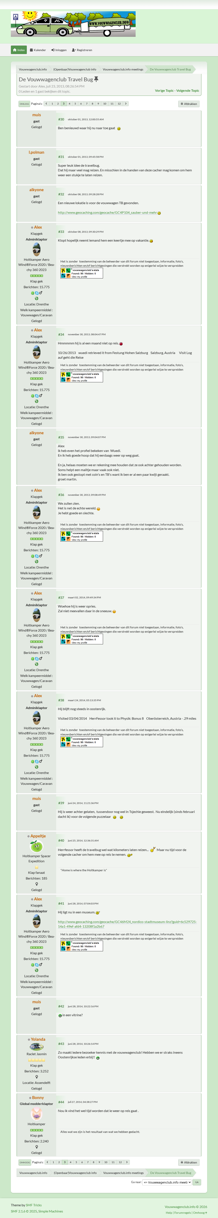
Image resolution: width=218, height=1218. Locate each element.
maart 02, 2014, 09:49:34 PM (84, 597)
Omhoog (25, 1162)
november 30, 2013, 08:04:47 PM (87, 334)
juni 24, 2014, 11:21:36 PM (83, 803)
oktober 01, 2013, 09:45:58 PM (85, 156)
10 (104, 103)
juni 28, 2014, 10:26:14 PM (83, 1043)
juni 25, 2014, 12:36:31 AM (83, 840)
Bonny (38, 1097)
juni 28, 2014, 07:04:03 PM (83, 903)
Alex (38, 227)
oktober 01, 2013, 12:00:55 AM (86, 119)
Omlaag (24, 104)
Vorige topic (164, 90)
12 (119, 103)
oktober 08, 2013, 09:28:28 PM (85, 194)
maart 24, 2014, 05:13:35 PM (84, 700)
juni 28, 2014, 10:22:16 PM (83, 1006)
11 (111, 103)
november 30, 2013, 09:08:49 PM (87, 494)
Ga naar (136, 1182)
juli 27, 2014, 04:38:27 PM (83, 1101)
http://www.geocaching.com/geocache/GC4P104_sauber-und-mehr (107, 212)
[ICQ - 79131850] (32, 293)
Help (169, 1212)
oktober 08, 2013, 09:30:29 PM (85, 231)
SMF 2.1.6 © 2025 (24, 1211)
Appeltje (38, 835)
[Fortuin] (36, 298)
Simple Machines (50, 1211)
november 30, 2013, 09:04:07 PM (87, 437)
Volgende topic (187, 90)
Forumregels (182, 1212)
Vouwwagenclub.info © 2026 (186, 1207)
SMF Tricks (34, 1205)
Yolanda (38, 1039)
